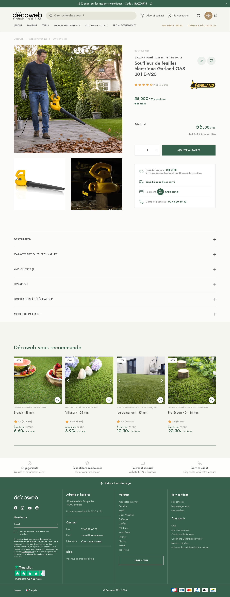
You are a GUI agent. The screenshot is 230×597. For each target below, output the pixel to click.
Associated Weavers (128, 501)
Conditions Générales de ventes (186, 538)
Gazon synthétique (67, 25)
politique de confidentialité (36, 554)
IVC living (123, 528)
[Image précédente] (17, 381)
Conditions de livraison (182, 534)
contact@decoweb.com (92, 535)
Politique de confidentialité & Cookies (189, 547)
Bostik (121, 510)
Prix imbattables (172, 25)
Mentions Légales (179, 543)
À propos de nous (180, 530)
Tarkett (122, 545)
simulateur (141, 560)
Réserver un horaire (91, 541)
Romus (122, 536)
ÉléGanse (123, 519)
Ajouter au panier (188, 150)
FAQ (173, 525)
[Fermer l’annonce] (226, 3)
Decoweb (18, 38)
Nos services (177, 501)
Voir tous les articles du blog (80, 558)
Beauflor (123, 506)
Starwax (123, 541)
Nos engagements (180, 506)
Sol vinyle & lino (96, 25)
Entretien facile (60, 38)
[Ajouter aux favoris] (211, 61)
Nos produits (177, 510)
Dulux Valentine (126, 515)
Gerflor (122, 523)
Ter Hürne (124, 549)
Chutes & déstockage (202, 25)
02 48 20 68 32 (89, 529)
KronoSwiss (124, 532)
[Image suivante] (59, 381)
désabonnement (28, 551)
